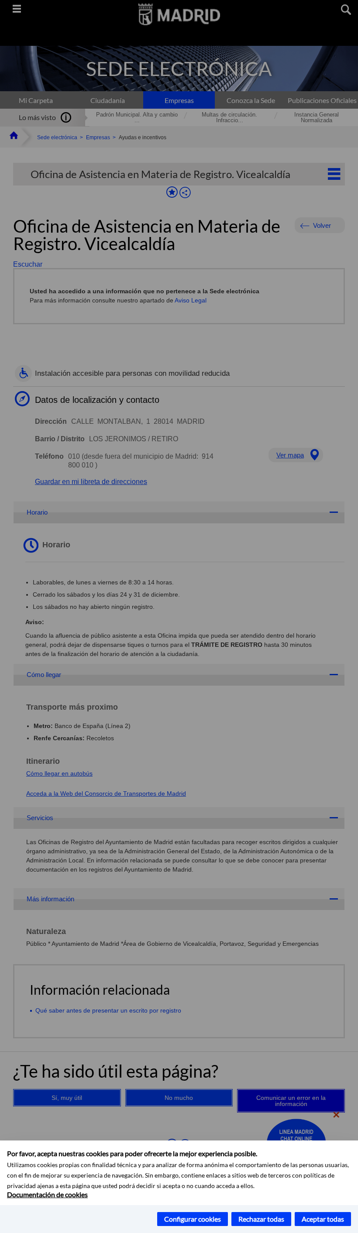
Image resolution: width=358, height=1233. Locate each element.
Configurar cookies (192, 1219)
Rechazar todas (261, 1219)
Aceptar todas (323, 1219)
